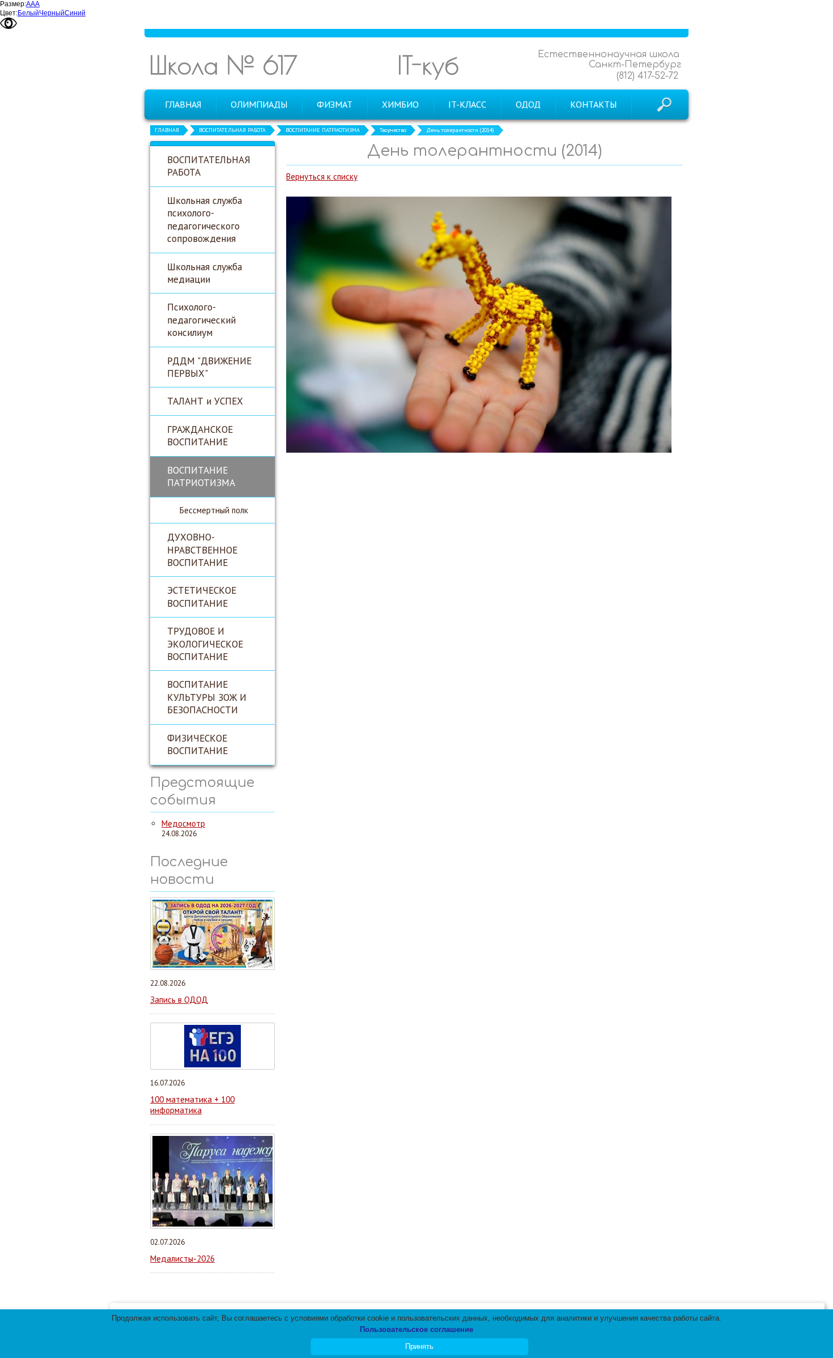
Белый (28, 13)
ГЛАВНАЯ (167, 130)
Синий (75, 13)
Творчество (393, 130)
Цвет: (9, 13)
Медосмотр (183, 823)
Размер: (13, 4)
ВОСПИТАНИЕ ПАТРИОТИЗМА (323, 130)
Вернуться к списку (322, 176)
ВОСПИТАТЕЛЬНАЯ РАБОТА (232, 130)
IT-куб (428, 64)
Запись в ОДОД (179, 999)
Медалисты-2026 (182, 1258)
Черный (52, 13)
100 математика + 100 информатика (192, 1105)
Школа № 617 (223, 64)
